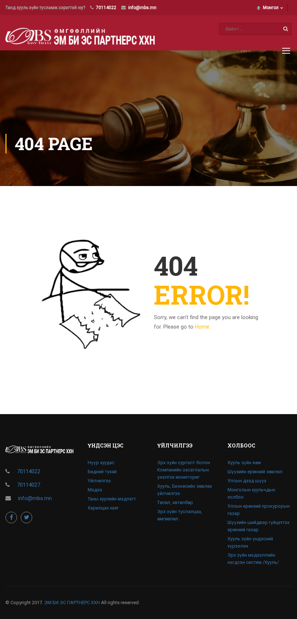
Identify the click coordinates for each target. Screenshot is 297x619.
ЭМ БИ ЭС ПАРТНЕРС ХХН (72, 602)
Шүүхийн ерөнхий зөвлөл (255, 471)
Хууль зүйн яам (244, 462)
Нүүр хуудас (101, 462)
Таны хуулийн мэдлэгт (112, 499)
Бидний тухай (102, 471)
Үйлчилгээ (99, 480)
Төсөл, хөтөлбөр (175, 502)
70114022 (106, 7)
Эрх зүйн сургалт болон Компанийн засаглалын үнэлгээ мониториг (183, 470)
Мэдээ (95, 489)
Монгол (271, 7)
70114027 (28, 485)
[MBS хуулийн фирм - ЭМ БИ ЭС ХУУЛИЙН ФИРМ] (83, 35)
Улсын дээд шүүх (246, 480)
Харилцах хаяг (103, 508)
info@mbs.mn (142, 7)
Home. (202, 326)
